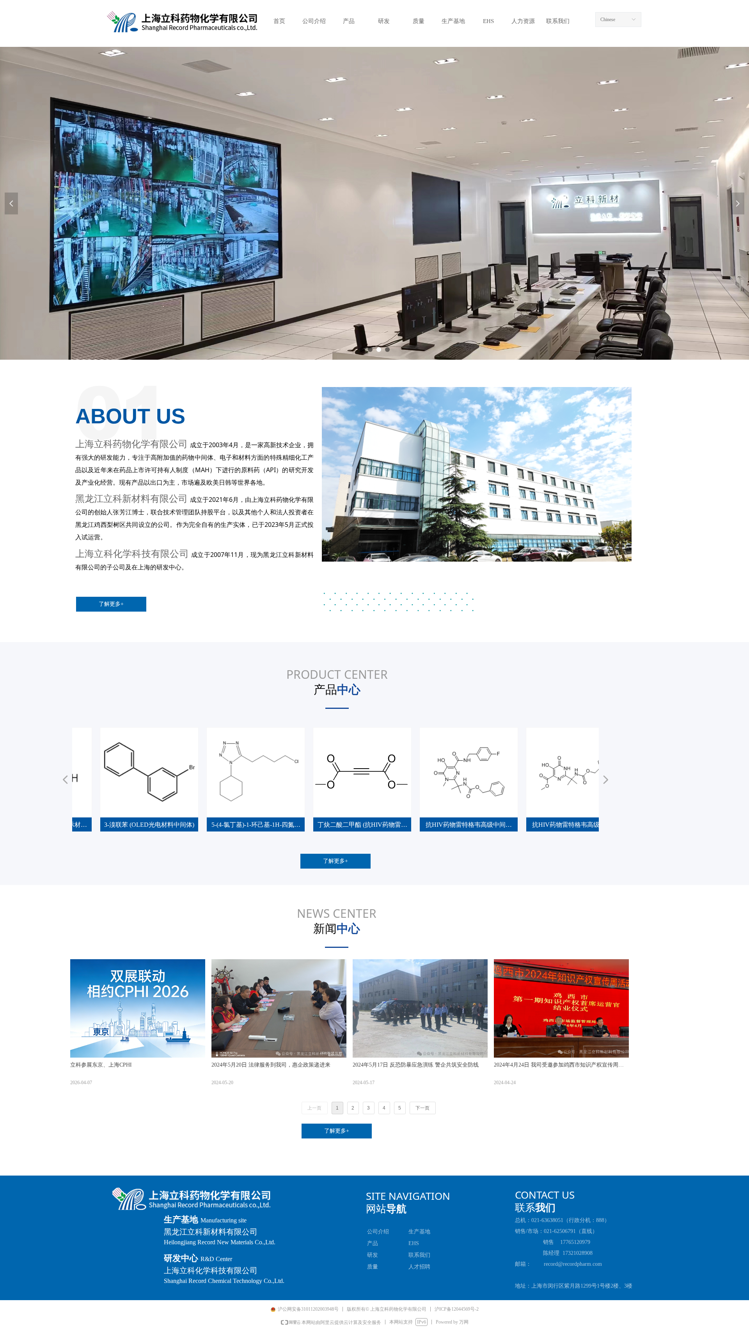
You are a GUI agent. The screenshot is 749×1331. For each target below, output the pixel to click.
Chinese (607, 19)
